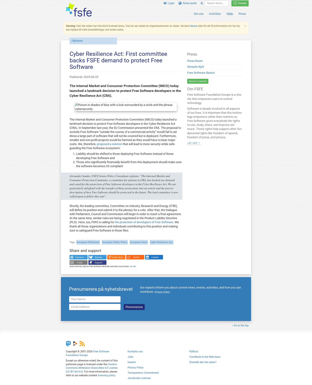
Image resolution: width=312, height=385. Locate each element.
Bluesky (98, 257)
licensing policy (106, 375)
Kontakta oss (135, 351)
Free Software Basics (201, 72)
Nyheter (77, 40)
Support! (98, 263)
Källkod (193, 351)
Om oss (198, 13)
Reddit (136, 257)
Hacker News (117, 257)
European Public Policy (114, 242)
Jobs (130, 356)
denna (193, 25)
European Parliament (88, 242)
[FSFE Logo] (79, 10)
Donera (242, 3)
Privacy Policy (136, 367)
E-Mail (79, 263)
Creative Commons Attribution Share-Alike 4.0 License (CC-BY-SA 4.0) (91, 368)
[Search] (202, 3)
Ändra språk (189, 3)
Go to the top (241, 325)
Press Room (195, 61)
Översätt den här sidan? (202, 362)
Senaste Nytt (195, 66)
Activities (215, 13)
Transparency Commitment (143, 372)
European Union (138, 242)
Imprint (132, 362)
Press (242, 13)
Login (170, 3)
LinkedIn (155, 257)
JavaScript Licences (139, 378)
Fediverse (79, 257)
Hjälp (229, 13)
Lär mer (133, 266)
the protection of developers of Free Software (144, 222)
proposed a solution (109, 144)
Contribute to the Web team (205, 356)
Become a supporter (198, 81)
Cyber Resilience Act (161, 242)
